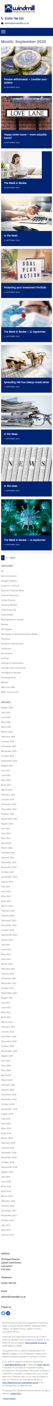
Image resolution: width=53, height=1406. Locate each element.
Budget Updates (9, 580)
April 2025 (6, 785)
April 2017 (6, 1230)
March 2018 (7, 1196)
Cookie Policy (15, 1393)
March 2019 (7, 1138)
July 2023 (5, 886)
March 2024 (7, 847)
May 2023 (6, 896)
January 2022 (7, 973)
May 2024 (6, 838)
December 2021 (8, 978)
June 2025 (6, 775)
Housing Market (9, 605)
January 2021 (7, 1031)
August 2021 (7, 997)
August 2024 (7, 823)
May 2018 (6, 1186)
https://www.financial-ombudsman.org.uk (20, 1382)
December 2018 (8, 1152)
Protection (6, 648)
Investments (7, 614)
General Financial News (12, 590)
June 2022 (6, 949)
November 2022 (9, 925)
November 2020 (9, 1041)
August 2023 (7, 881)
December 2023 (8, 862)
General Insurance (10, 595)
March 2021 (7, 1022)
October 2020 (7, 1046)
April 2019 (6, 1133)
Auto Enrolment (9, 576)
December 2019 (8, 1094)
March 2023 (7, 906)
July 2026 (5, 712)
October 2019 (7, 1104)
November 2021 (9, 983)
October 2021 (7, 988)
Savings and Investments (13, 668)
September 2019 (9, 1109)
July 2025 (5, 770)
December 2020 (8, 1036)
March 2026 (7, 731)
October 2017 (7, 1220)
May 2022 (6, 954)
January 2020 (7, 1089)
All (2, 571)
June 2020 (6, 1065)
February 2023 (8, 910)
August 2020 (7, 1055)
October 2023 (7, 872)
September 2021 (9, 993)
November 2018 (9, 1157)
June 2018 (6, 1181)
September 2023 (9, 876)
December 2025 (8, 746)
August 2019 (7, 1114)
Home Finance (8, 600)
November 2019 (9, 1099)
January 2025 (7, 799)
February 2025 (8, 794)
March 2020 (7, 1080)
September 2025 (9, 760)
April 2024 (6, 843)
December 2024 (8, 804)
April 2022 (6, 959)
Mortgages (6, 629)
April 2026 (6, 727)
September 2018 (9, 1167)
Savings (5, 658)
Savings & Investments (12, 663)
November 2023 (9, 867)
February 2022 (8, 968)
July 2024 (5, 828)
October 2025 (7, 756)
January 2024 (7, 857)
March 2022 (7, 964)
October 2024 (7, 814)
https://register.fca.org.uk (35, 1343)
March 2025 (7, 789)
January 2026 (7, 741)
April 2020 (6, 1075)
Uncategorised (8, 677)
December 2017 (8, 1210)
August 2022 (7, 939)
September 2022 (9, 935)
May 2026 (6, 722)
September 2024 (9, 818)
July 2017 (5, 1225)
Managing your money (12, 619)
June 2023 (6, 891)
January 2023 (7, 915)
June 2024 (6, 833)
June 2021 (6, 1007)
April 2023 (6, 901)
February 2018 (8, 1201)
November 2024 (9, 809)
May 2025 (6, 780)
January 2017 (7, 1234)
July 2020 (5, 1060)
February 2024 (8, 852)
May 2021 (6, 1012)
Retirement (6, 653)
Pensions (5, 638)
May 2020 (6, 1070)
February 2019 (8, 1143)
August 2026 (7, 707)
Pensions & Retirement (12, 643)
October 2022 (7, 930)
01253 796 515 (14, 18)
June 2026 (6, 717)
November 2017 (9, 1215)
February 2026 (8, 736)
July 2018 (5, 1176)
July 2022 (5, 944)
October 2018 (7, 1162)
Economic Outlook (10, 585)
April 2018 (6, 1191)
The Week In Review (11, 672)
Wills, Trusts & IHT (10, 692)
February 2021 (8, 1026)
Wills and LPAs (8, 687)
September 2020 (9, 1051)
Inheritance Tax (8, 609)
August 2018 (7, 1172)
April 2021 (6, 1017)
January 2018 (7, 1205)
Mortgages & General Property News (19, 634)
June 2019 (6, 1123)
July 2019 (5, 1118)
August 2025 (7, 765)
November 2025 (9, 751)
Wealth (4, 682)
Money (4, 624)
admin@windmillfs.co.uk (17, 23)
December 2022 (8, 920)
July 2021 (5, 1002)
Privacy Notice (9, 1398)
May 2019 (6, 1128)
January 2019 (7, 1147)
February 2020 (8, 1084)
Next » (13, 557)
